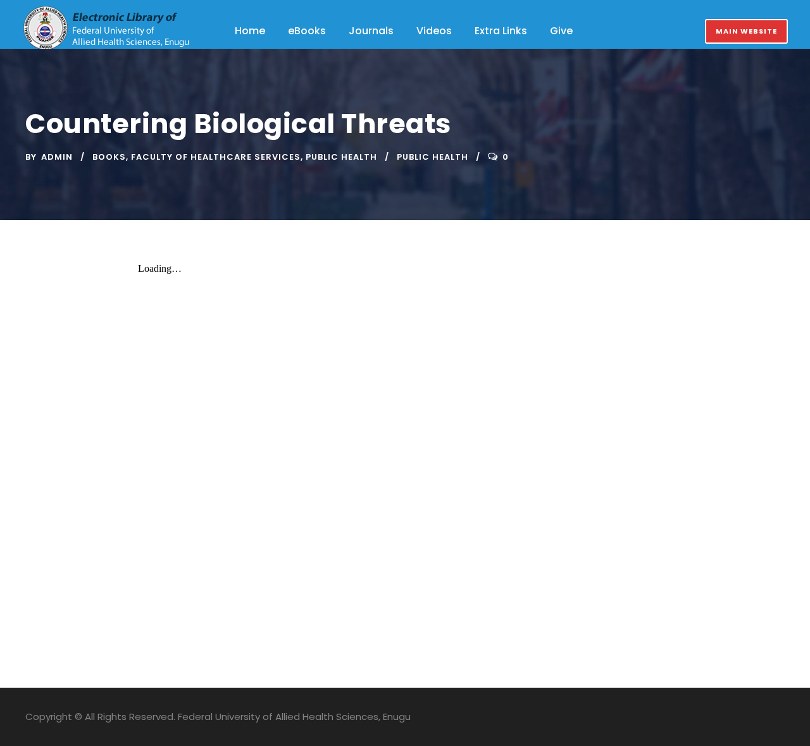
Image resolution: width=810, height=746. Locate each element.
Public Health (341, 157)
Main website (746, 31)
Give (561, 30)
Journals (371, 30)
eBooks (307, 30)
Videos (434, 30)
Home (250, 30)
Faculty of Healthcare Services (216, 157)
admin (57, 157)
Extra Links (501, 30)
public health (432, 157)
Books (109, 157)
